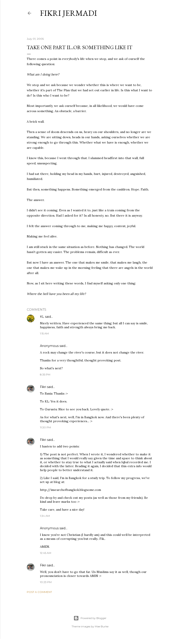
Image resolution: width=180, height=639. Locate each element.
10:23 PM (46, 582)
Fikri (43, 387)
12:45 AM (45, 553)
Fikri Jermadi (68, 13)
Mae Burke (101, 626)
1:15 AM (44, 333)
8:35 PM (45, 374)
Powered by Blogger (93, 618)
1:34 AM (45, 515)
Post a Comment (39, 592)
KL (42, 317)
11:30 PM (45, 427)
